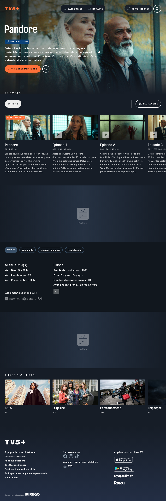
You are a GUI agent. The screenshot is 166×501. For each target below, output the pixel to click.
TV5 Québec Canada (15, 465)
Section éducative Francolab (20, 469)
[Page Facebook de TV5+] (65, 456)
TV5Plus (12, 9)
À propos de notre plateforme (20, 452)
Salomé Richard (87, 284)
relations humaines (50, 250)
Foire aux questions (15, 460)
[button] (73, 9)
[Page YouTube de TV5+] (77, 456)
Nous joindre (11, 477)
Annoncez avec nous (15, 456)
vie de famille (75, 250)
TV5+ (70, 466)
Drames (11, 249)
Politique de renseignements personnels (26, 473)
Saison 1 (13, 104)
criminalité (27, 250)
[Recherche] (157, 9)
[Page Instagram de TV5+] (71, 456)
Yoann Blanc (69, 284)
